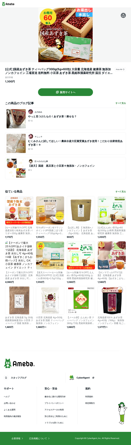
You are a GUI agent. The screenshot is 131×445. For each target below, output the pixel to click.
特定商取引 (90, 403)
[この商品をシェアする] (123, 15)
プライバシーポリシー (54, 403)
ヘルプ (7, 396)
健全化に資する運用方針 (55, 396)
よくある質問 (9, 409)
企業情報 (16, 438)
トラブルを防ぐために (54, 422)
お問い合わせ (9, 403)
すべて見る (121, 103)
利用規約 (89, 396)
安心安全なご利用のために (56, 416)
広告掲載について (38, 438)
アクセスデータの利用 (54, 409)
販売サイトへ (67, 92)
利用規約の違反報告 (12, 416)
